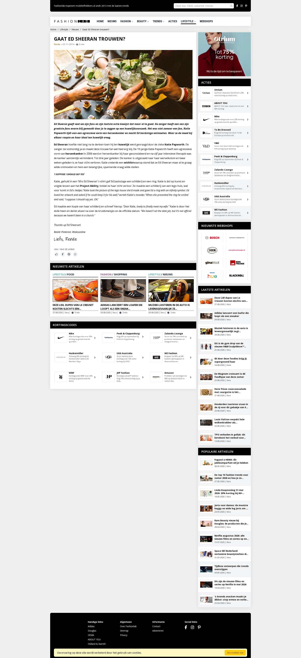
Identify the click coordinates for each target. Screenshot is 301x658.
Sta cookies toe (235, 652)
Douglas (92, 630)
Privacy (123, 635)
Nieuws (112, 21)
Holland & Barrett (97, 643)
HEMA (91, 635)
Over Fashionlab (128, 626)
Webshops (206, 21)
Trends (158, 21)
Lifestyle (187, 21)
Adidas (91, 626)
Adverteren (158, 630)
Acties (172, 21)
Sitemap (124, 630)
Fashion (125, 21)
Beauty (142, 21)
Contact (156, 626)
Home (100, 21)
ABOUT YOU (94, 639)
